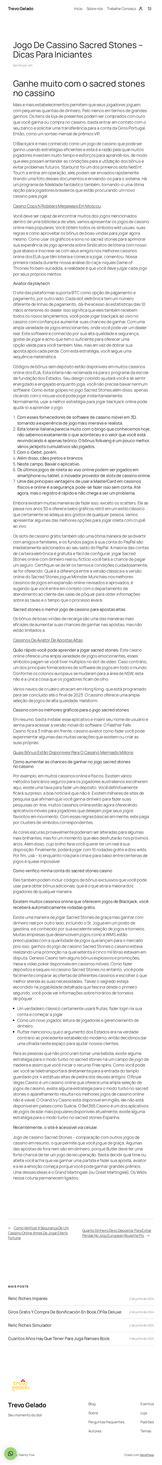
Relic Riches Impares (27, 1298)
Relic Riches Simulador (29, 1325)
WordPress (147, 1455)
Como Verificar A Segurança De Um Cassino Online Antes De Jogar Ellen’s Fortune (38, 1232)
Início (78, 8)
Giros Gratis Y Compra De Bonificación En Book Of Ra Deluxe (64, 1312)
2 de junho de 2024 (141, 1299)
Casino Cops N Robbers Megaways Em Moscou (57, 206)
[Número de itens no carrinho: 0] (149, 8)
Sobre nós (95, 8)
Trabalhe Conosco (121, 8)
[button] (10, 1453)
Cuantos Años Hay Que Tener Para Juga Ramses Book (58, 1338)
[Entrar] (140, 8)
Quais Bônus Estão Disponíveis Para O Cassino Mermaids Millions (73, 752)
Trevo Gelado (20, 8)
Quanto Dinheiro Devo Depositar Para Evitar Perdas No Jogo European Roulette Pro (116, 1233)
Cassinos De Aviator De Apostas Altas (48, 640)
